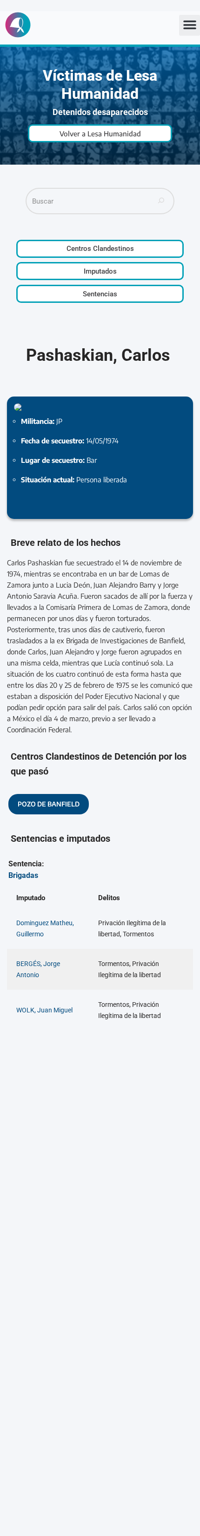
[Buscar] (161, 201)
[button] (189, 25)
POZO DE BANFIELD (49, 804)
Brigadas (23, 875)
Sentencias (100, 294)
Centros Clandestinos (100, 248)
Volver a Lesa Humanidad (100, 133)
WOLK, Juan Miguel (44, 1010)
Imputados (100, 271)
